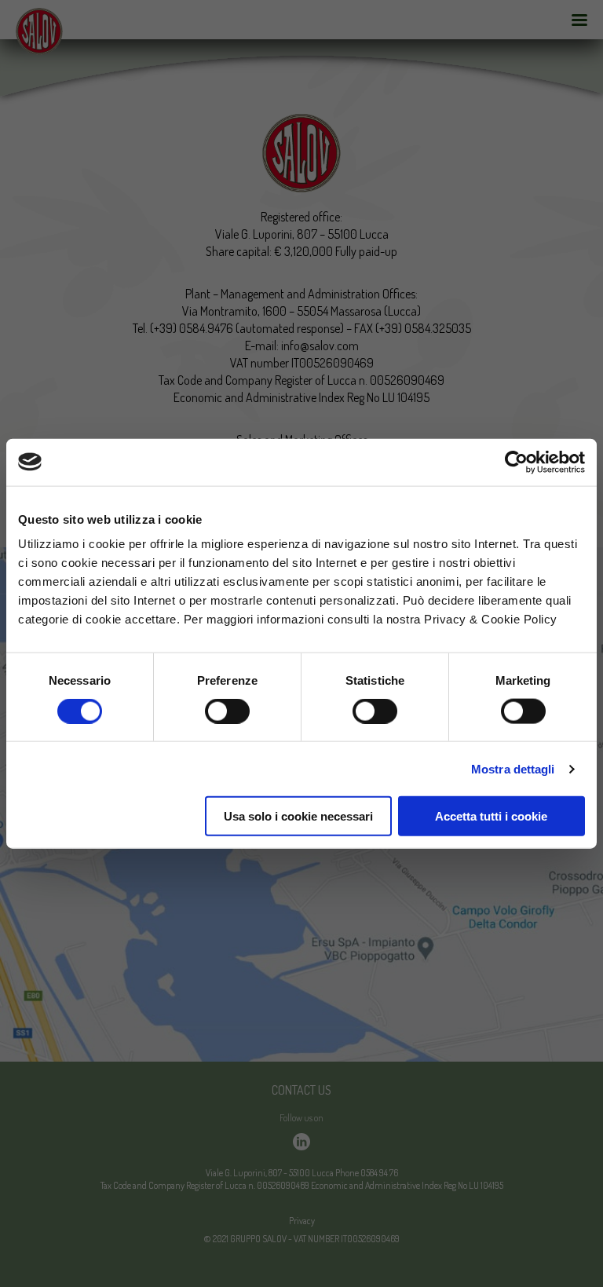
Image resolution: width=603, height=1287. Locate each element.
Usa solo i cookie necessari (298, 816)
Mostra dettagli (513, 768)
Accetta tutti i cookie (491, 816)
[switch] (227, 710)
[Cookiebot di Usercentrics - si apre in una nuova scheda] (516, 461)
